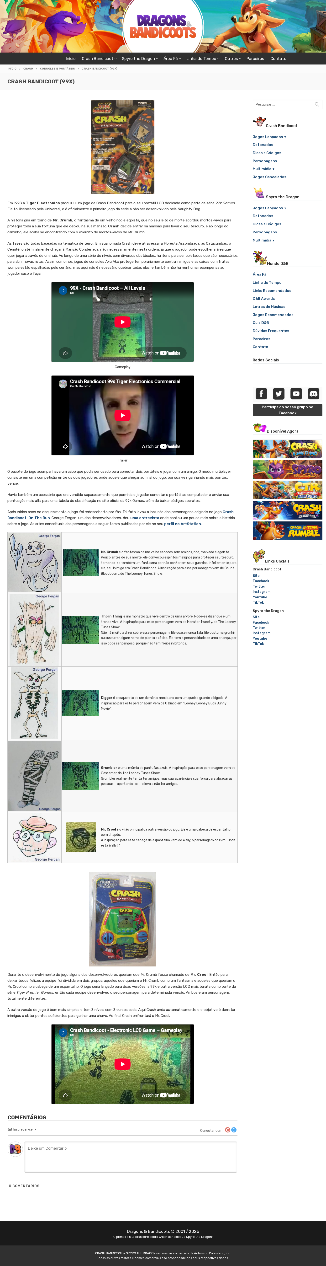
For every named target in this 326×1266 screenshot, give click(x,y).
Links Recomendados (272, 291)
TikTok (258, 603)
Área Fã (259, 274)
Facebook (261, 581)
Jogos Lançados (268, 137)
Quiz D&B (261, 323)
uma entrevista (144, 518)
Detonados (263, 145)
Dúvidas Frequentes (271, 331)
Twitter (259, 587)
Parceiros (261, 339)
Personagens (265, 161)
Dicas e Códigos (267, 153)
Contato (260, 347)
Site (256, 576)
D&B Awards (264, 298)
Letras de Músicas (269, 307)
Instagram (261, 592)
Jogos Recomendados (273, 315)
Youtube (260, 597)
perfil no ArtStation (182, 524)
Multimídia (262, 169)
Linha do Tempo (267, 282)
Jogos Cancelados (269, 177)
